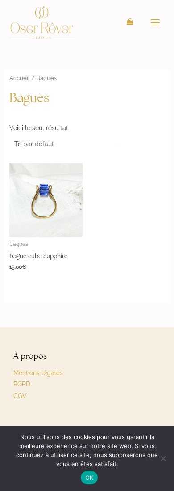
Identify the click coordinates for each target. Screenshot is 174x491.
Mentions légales (38, 373)
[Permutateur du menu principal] (155, 22)
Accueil (19, 78)
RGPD (21, 384)
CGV (20, 395)
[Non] (162, 458)
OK (89, 477)
